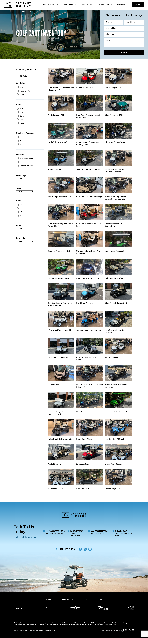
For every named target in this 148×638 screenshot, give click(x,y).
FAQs (85, 599)
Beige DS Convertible (114, 278)
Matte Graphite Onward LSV (60, 197)
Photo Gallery (67, 599)
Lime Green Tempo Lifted (58, 278)
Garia (22, 116)
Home (18, 12)
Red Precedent (82, 464)
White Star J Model (113, 464)
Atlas (22, 108)
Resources (121, 5)
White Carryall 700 (56, 115)
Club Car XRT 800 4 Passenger (89, 197)
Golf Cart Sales (68, 5)
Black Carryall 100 (113, 489)
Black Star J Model (84, 439)
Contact (138, 5)
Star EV (22, 123)
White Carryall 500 (113, 88)
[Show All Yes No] (24, 179)
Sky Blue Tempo (54, 169)
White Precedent (112, 357)
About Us (48, 599)
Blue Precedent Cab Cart (115, 142)
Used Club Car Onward (57, 142)
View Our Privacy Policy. (49, 630)
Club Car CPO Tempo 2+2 (116, 303)
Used (22, 94)
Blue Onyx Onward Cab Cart (88, 278)
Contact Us (123, 52)
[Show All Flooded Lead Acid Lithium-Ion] (24, 241)
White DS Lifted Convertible (60, 330)
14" (21, 212)
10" (21, 205)
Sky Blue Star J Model (114, 439)
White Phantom (54, 464)
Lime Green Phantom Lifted (117, 412)
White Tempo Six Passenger (88, 169)
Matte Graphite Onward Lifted (61, 439)
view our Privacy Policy (110, 624)
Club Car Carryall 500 (114, 115)
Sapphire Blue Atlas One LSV (88, 330)
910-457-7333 (67, 549)
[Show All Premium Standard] (24, 191)
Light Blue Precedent (85, 303)
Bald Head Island (26, 158)
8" (20, 216)
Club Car (23, 112)
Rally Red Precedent (84, 88)
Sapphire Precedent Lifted (59, 251)
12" (21, 208)
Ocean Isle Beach (26, 166)
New (21, 87)
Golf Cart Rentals (49, 5)
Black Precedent (83, 489)
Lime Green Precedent (114, 251)
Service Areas (104, 5)
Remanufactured (26, 91)
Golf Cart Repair (87, 5)
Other (22, 119)
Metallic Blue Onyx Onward (88, 412)
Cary (21, 162)
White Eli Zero (54, 385)
